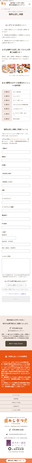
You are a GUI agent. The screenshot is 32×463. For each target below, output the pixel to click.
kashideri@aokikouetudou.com (17, 434)
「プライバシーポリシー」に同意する (16, 293)
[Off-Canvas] (29, 4)
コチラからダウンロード (17, 139)
